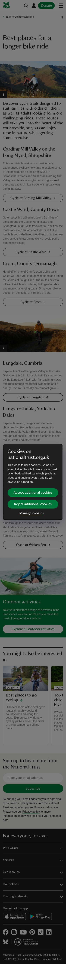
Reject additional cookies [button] (33, 504)
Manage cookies (31, 513)
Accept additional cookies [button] (33, 492)
